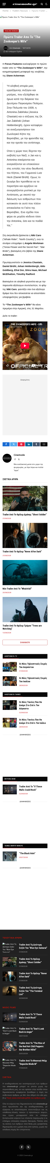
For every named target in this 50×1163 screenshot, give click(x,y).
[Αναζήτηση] (41, 4)
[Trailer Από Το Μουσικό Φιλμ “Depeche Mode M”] (10, 1063)
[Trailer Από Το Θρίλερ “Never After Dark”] (25, 535)
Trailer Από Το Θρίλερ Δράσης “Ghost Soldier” (25, 514)
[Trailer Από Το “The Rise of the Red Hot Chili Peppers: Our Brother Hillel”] (10, 1046)
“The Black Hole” (27, 853)
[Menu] (4, 4)
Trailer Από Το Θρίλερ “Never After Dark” (22, 551)
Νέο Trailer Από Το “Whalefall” (17, 588)
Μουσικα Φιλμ (9, 779)
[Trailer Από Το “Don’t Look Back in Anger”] (10, 1032)
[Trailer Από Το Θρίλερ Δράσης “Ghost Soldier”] (25, 498)
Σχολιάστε (25, 642)
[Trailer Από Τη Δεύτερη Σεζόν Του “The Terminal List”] (10, 991)
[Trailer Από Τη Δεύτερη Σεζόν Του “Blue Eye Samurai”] (10, 948)
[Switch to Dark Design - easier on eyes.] (46, 4)
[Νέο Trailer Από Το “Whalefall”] (25, 572)
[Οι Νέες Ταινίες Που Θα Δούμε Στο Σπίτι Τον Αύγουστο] (10, 705)
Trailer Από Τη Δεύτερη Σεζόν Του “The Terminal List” (30, 991)
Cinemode (16, 48)
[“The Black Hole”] (10, 856)
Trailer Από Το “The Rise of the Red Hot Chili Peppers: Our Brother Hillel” (32, 1046)
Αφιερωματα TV (10, 656)
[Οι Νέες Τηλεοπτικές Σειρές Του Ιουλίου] (10, 681)
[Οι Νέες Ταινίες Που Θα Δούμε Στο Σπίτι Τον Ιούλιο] (10, 722)
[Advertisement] (25, 406)
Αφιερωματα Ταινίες (12, 694)
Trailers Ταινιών (11, 31)
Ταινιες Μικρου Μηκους (13, 846)
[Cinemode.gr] (25, 4)
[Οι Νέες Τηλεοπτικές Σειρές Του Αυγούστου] (10, 667)
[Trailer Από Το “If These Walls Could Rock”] (10, 789)
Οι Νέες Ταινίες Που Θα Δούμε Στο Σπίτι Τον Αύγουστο (30, 705)
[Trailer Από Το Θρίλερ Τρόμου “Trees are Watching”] (25, 609)
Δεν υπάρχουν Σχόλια (14, 51)
